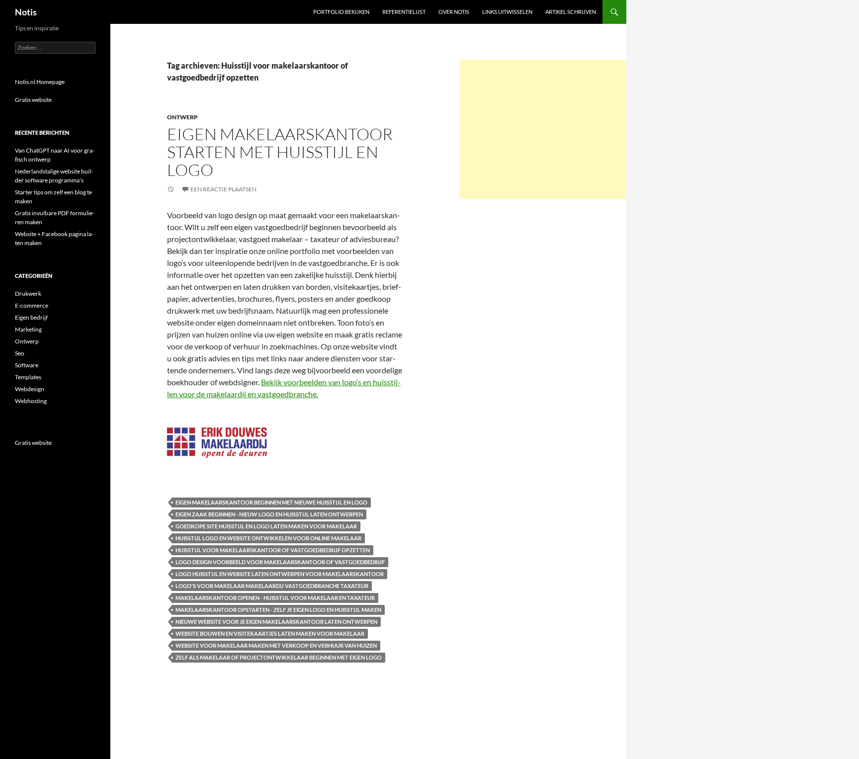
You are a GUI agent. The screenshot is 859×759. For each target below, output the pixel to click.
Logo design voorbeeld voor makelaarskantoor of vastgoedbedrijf (280, 562)
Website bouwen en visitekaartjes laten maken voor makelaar (269, 633)
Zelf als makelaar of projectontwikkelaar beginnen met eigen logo (278, 657)
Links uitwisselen (507, 11)
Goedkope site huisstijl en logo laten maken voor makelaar (266, 526)
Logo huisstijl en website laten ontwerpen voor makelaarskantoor (279, 574)
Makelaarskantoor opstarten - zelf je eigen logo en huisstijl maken (278, 609)
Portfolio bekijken (341, 11)
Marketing (28, 329)
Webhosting (31, 401)
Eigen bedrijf (31, 317)
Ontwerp (182, 117)
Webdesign (29, 389)
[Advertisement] (542, 129)
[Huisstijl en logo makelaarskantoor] (217, 441)
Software (26, 365)
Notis (26, 11)
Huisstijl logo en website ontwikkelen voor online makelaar (268, 538)
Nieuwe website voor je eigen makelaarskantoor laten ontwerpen (276, 621)
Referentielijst (404, 11)
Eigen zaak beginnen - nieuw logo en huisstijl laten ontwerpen (269, 514)
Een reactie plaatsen (223, 189)
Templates (28, 377)
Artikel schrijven (570, 11)
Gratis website (33, 99)
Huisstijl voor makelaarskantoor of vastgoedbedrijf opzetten (272, 550)
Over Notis (453, 11)
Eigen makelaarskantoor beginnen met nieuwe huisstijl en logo (271, 502)
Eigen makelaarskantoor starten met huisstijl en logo (280, 152)
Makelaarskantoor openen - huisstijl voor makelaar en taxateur (275, 597)
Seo (19, 353)
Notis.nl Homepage (40, 81)
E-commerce (31, 305)
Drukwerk (28, 293)
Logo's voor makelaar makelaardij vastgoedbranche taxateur (271, 586)
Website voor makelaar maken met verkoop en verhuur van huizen (276, 645)
